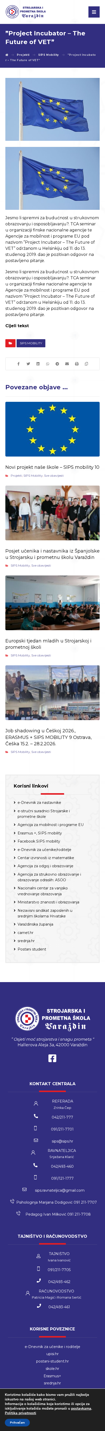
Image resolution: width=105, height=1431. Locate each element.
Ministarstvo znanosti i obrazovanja (48, 902)
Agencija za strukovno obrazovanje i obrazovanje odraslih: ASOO (49, 877)
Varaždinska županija (35, 924)
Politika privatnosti (20, 1413)
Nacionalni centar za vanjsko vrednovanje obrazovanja (43, 891)
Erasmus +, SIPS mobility (40, 833)
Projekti (16, 475)
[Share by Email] (67, 363)
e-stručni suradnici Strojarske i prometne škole (44, 814)
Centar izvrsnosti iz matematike (46, 858)
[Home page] (6, 55)
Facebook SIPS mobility (39, 841)
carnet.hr (25, 932)
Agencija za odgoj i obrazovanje (45, 866)
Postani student (32, 949)
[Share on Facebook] (18, 363)
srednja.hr (26, 941)
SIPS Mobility (31, 343)
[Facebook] (52, 1059)
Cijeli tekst (17, 325)
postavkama (81, 1408)
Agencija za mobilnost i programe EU (51, 824)
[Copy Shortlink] (86, 363)
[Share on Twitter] (28, 363)
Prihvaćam (17, 1423)
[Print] (76, 363)
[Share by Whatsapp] (47, 363)
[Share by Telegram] (57, 363)
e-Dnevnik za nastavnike (39, 802)
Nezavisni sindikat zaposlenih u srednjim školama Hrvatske (45, 913)
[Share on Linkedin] (38, 363)
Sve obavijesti (54, 475)
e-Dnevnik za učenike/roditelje (44, 849)
